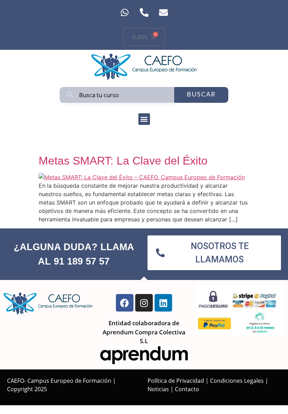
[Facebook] (124, 303)
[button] (144, 119)
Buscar (201, 95)
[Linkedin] (163, 303)
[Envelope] (163, 12)
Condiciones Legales (237, 381)
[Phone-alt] (144, 12)
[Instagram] (144, 303)
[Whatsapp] (124, 12)
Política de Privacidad (176, 381)
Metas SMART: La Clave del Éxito (123, 160)
